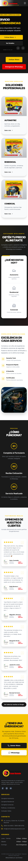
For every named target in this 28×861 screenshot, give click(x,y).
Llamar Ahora (15, 745)
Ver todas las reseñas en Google (14, 704)
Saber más (7, 130)
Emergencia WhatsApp (14, 67)
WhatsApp (15, 753)
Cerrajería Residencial (7, 801)
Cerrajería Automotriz (7, 798)
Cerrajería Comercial (7, 804)
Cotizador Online (6, 811)
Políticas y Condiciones (8, 808)
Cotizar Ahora (14, 60)
